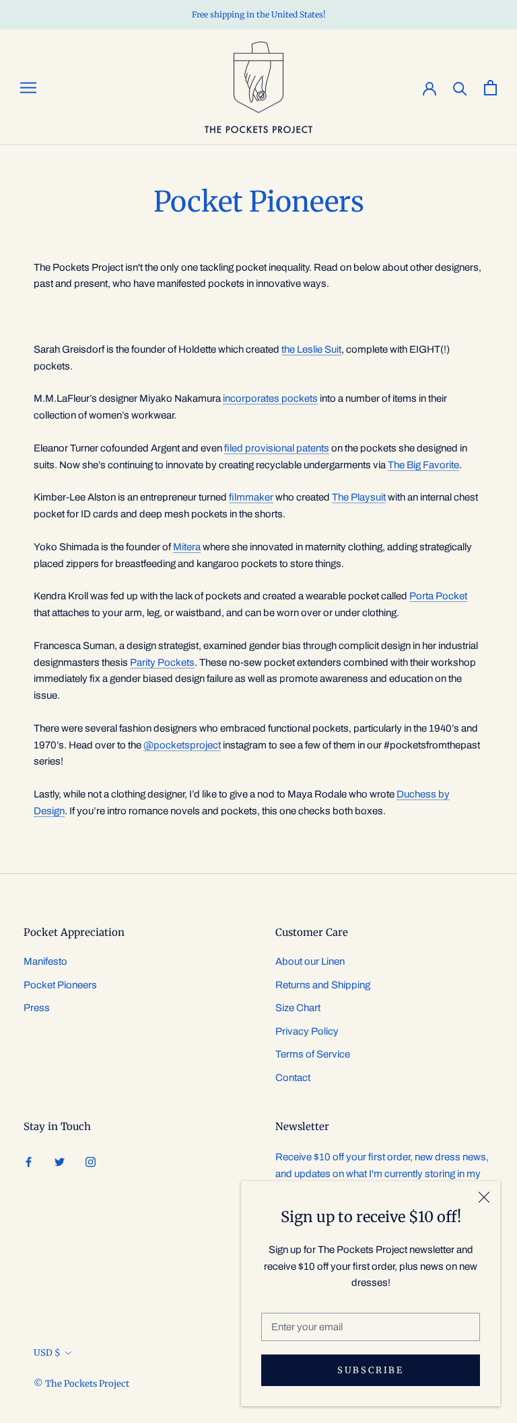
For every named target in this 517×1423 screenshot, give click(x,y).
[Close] (484, 1197)
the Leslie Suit (311, 349)
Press (37, 1007)
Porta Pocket (438, 596)
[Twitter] (60, 1161)
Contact (292, 1077)
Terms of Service (312, 1054)
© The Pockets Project (81, 1383)
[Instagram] (90, 1161)
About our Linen (310, 961)
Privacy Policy (307, 1031)
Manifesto (45, 961)
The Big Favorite (423, 465)
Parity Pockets (162, 662)
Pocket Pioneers (60, 985)
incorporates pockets (270, 398)
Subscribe (370, 1370)
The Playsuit (359, 497)
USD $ (47, 1353)
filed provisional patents (276, 448)
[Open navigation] (28, 87)
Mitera (187, 547)
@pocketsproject (182, 745)
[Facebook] (29, 1161)
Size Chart (297, 1007)
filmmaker (251, 497)
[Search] (460, 88)
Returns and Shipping (322, 985)
